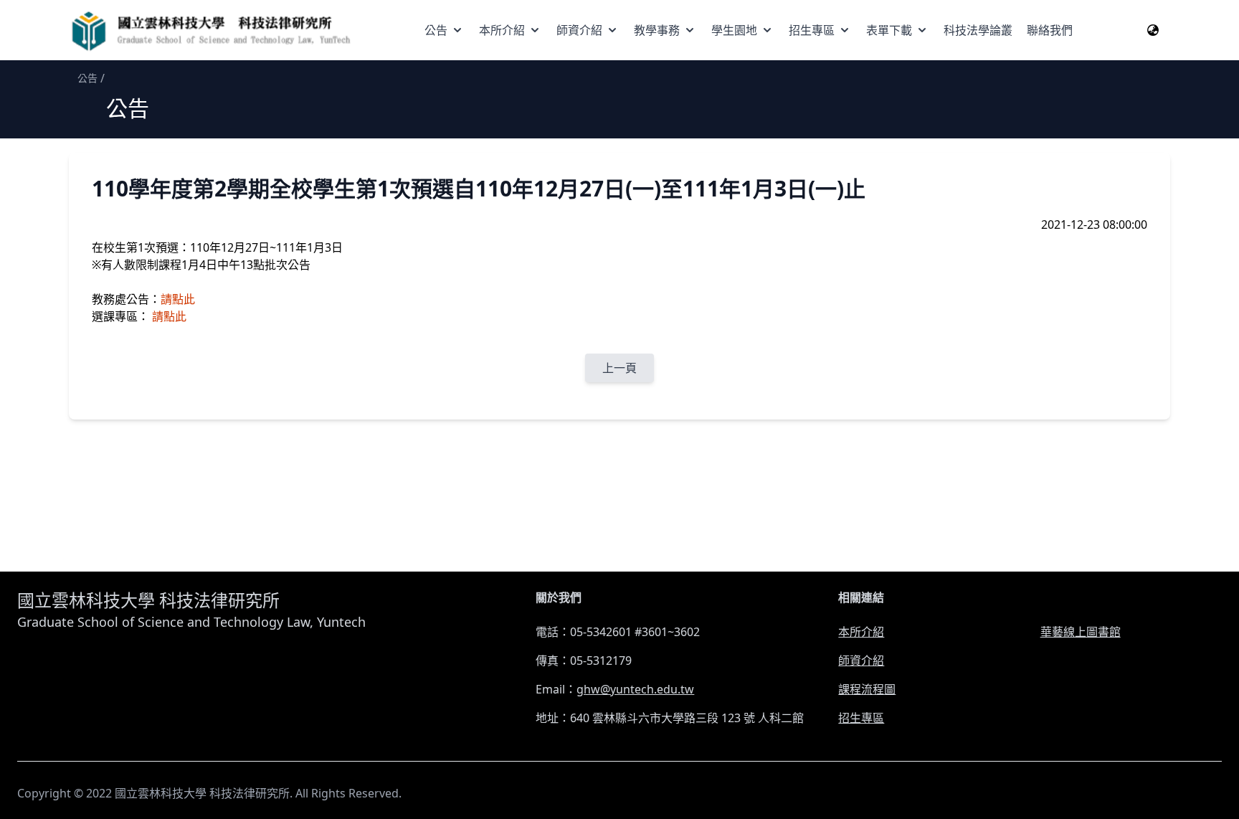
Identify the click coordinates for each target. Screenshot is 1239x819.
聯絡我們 (1050, 30)
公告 (435, 30)
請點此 (178, 299)
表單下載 (889, 30)
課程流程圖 (867, 689)
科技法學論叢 (978, 30)
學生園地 (734, 30)
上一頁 (619, 368)
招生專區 (812, 30)
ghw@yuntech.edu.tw (635, 689)
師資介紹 (579, 30)
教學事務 (657, 30)
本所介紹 (502, 30)
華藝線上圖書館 (1080, 632)
